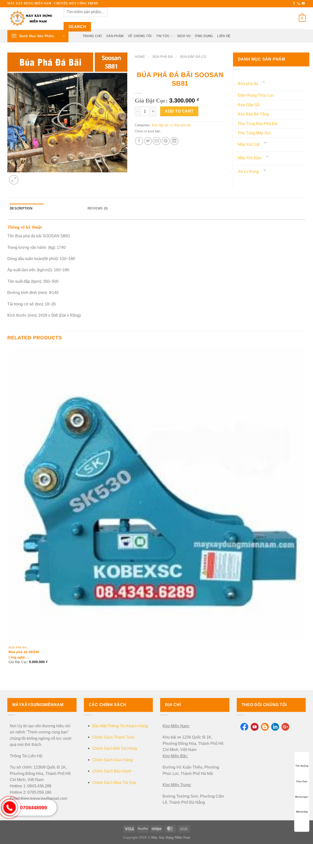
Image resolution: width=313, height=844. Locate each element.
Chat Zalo (301, 781)
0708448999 (33, 807)
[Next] (25, 177)
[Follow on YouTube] (303, 3)
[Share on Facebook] (139, 141)
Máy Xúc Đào (249, 158)
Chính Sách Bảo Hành (111, 771)
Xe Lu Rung (248, 171)
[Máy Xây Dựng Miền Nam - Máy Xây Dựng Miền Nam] (31, 18)
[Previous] (9, 682)
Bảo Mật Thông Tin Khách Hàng (120, 726)
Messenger (301, 796)
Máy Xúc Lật (248, 144)
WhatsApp (302, 811)
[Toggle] (264, 82)
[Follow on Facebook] (293, 3)
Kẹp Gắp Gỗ (248, 105)
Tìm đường (301, 765)
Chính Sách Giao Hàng (112, 760)
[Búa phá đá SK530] (156, 494)
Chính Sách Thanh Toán (113, 737)
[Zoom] (14, 180)
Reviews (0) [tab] (98, 208)
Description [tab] (21, 208)
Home (140, 57)
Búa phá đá (163, 57)
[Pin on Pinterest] (166, 141)
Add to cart (179, 111)
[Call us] (298, 3)
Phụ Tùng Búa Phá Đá (257, 124)
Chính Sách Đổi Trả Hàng (114, 748)
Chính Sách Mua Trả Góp (114, 783)
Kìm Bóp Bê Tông (253, 114)
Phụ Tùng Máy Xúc (254, 133)
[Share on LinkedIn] (174, 141)
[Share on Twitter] (148, 141)
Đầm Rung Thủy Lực (256, 95)
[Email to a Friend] (157, 141)
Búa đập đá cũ (193, 57)
